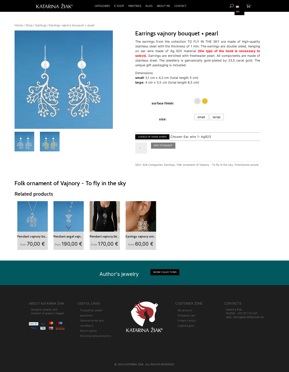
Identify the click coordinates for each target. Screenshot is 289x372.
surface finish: (163, 103)
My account (185, 310)
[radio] (197, 101)
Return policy (88, 330)
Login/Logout (186, 325)
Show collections (165, 272)
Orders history (187, 320)
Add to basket (163, 145)
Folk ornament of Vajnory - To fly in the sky (205, 164)
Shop (29, 25)
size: (163, 119)
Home (19, 25)
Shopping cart (186, 315)
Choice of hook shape (152, 136)
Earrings (41, 25)
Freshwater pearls (247, 164)
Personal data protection (95, 335)
